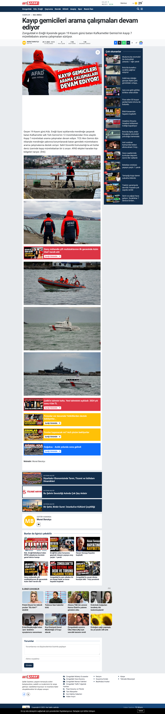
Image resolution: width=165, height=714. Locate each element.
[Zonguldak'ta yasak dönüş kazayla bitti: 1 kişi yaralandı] (88, 568)
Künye (122, 677)
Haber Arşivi (70, 697)
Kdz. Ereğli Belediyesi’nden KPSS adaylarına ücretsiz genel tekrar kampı (35, 555)
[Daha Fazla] (128, 43)
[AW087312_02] (62, 373)
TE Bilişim (139, 707)
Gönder (29, 665)
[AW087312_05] (62, 177)
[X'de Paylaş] (119, 43)
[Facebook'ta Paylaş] (115, 43)
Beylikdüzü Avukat (102, 682)
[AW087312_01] (62, 328)
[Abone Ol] (141, 42)
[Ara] (138, 9)
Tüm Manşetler (71, 692)
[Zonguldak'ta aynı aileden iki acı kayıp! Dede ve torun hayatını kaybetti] (62, 568)
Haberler (26, 15)
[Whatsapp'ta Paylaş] (124, 43)
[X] (28, 694)
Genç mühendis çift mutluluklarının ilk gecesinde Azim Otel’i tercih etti (35, 579)
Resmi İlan (88, 9)
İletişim (98, 677)
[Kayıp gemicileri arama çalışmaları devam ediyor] (62, 71)
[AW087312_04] (62, 283)
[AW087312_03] (62, 222)
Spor (80, 9)
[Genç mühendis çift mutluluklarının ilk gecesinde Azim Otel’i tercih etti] (36, 568)
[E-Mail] (39, 524)
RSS (27, 707)
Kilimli (65, 9)
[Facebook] (24, 694)
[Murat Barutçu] (29, 521)
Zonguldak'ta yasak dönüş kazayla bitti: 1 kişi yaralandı (87, 578)
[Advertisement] (64, 112)
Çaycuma (49, 9)
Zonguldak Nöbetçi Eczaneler (77, 677)
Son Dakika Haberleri (74, 694)
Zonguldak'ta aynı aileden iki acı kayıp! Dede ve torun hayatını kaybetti (61, 579)
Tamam (141, 711)
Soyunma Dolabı (102, 679)
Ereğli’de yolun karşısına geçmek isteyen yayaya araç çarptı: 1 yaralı (61, 555)
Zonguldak (27, 9)
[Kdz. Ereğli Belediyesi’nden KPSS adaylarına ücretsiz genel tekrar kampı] (36, 544)
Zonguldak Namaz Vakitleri (76, 682)
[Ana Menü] (141, 9)
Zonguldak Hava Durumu (75, 679)
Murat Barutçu (44, 519)
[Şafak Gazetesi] (30, 3)
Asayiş (73, 9)
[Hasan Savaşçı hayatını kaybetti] (88, 544)
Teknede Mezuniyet (127, 679)
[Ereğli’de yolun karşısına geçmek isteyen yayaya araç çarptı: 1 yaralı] (62, 544)
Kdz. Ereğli (38, 9)
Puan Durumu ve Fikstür (75, 689)
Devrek (58, 9)
